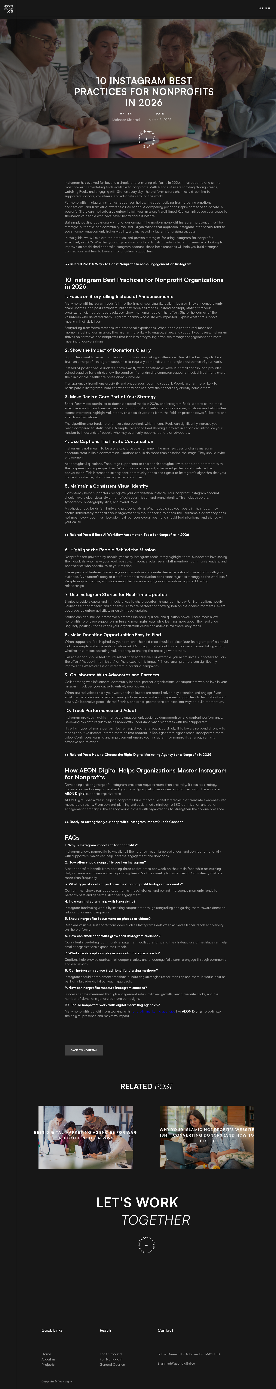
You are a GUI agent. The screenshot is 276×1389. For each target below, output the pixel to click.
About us (48, 1359)
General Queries (112, 1364)
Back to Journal (84, 1050)
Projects (48, 1364)
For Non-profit (111, 1359)
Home (46, 1354)
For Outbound (111, 1354)
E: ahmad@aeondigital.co (176, 1363)
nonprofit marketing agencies (153, 1011)
